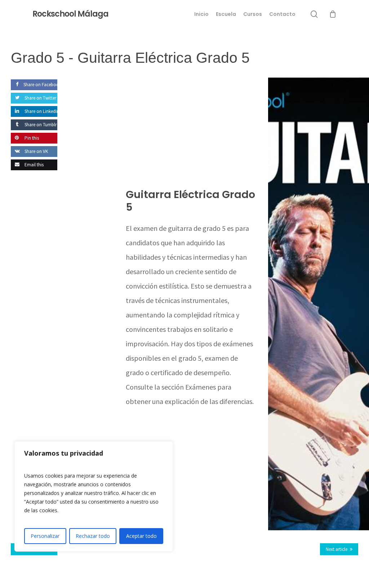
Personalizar (45, 535)
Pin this (31, 138)
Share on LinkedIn (41, 111)
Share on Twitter (39, 98)
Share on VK (35, 151)
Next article (336, 549)
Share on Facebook (42, 85)
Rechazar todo (93, 535)
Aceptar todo (141, 535)
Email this (33, 165)
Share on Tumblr (40, 125)
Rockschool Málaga (70, 14)
